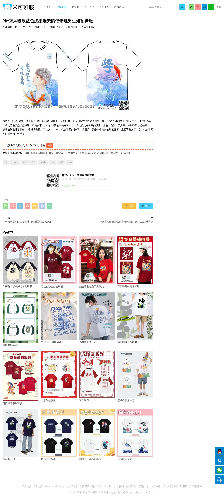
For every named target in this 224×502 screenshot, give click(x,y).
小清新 (43, 162)
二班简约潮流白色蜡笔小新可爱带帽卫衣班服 (27, 221)
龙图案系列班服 (87, 400)
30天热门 (27, 486)
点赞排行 (143, 486)
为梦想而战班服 (87, 342)
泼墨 (61, 162)
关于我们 (72, 486)
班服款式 (119, 7)
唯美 (33, 162)
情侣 (52, 162)
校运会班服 (9, 459)
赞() (146, 205)
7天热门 (38, 486)
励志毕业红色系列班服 (91, 286)
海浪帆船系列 (124, 459)
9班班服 (61, 27)
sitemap (49, 486)
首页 (48, 7)
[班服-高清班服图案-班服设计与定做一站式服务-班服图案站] (18, 6)
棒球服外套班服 (11, 345)
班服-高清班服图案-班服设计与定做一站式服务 (50, 153)
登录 (49, 145)
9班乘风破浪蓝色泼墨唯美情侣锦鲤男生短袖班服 (104, 153)
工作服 (107, 486)
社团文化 (89, 7)
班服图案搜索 (170, 486)
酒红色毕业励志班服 (52, 286)
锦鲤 (70, 162)
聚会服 (75, 7)
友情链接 (84, 486)
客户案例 (104, 7)
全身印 (15, 162)
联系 (130, 205)
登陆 (218, 7)
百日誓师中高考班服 (128, 286)
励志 (25, 162)
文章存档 (119, 486)
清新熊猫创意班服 (127, 342)
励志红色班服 (48, 400)
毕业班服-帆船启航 (51, 342)
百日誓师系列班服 (12, 403)
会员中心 (60, 486)
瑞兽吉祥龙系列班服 (90, 459)
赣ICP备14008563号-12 (142, 492)
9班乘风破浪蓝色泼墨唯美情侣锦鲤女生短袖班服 (126, 221)
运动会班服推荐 (126, 400)
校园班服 (61, 7)
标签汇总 (131, 486)
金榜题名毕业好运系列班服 (17, 286)
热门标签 (155, 486)
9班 (6, 162)
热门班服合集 (48, 459)
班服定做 (197, 486)
